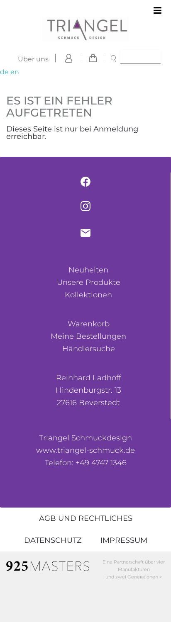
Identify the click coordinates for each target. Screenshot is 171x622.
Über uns (33, 59)
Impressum (123, 540)
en (14, 72)
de (4, 72)
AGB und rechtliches (85, 518)
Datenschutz (53, 540)
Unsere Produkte (88, 282)
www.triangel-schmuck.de (85, 450)
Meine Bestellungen (88, 336)
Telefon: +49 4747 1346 (86, 462)
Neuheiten (88, 270)
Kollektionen (88, 294)
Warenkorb (89, 323)
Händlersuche (88, 348)
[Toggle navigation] (157, 10)
